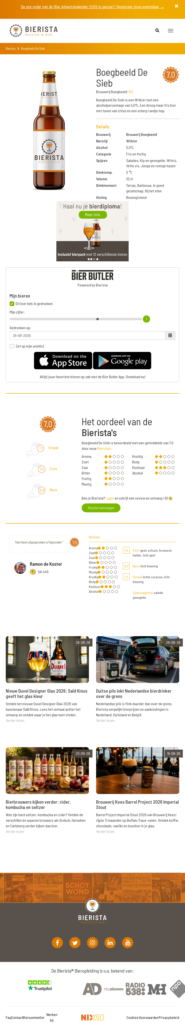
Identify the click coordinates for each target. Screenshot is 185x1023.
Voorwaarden (149, 1017)
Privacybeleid (169, 1017)
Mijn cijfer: (17, 312)
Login (110, 498)
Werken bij (51, 1017)
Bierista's (104, 448)
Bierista (10, 48)
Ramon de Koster (46, 564)
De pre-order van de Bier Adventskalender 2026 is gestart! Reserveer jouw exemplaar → (92, 6)
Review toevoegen (101, 507)
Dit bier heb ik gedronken (34, 303)
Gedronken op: (20, 328)
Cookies (132, 1017)
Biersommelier (34, 1017)
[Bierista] (30, 31)
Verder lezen (15, 720)
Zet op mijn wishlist (30, 346)
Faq (8, 1017)
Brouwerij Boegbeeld (141, 134)
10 (130, 91)
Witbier (131, 141)
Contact (17, 1017)
